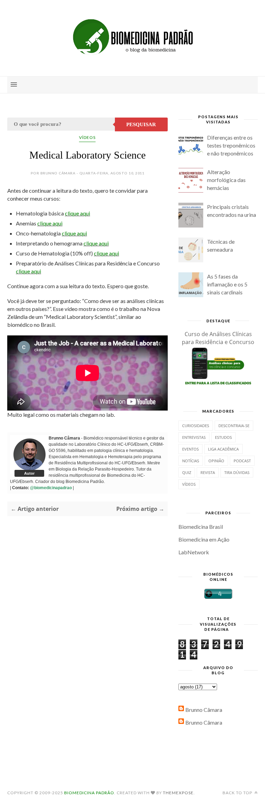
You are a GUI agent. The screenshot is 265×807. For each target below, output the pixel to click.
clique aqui (77, 213)
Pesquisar (141, 124)
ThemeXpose (178, 792)
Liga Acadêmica (223, 449)
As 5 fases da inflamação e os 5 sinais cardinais (227, 284)
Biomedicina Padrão (89, 792)
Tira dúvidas (236, 472)
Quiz (186, 472)
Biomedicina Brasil (200, 526)
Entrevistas (194, 437)
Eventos (190, 449)
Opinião (216, 460)
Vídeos (87, 137)
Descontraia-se (233, 425)
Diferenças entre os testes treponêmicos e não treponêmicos (231, 145)
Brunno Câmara (203, 709)
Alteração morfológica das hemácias (226, 180)
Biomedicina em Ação (203, 539)
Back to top (238, 792)
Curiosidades (195, 425)
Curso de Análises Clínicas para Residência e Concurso (218, 338)
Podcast (242, 460)
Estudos (223, 437)
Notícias (190, 460)
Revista (207, 472)
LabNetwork (193, 552)
